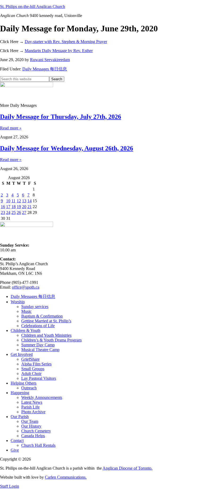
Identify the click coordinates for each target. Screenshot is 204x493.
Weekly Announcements (41, 397)
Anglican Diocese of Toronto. (127, 468)
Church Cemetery (36, 431)
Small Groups (32, 368)
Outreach (29, 388)
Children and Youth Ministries (46, 335)
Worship (18, 302)
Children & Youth (25, 330)
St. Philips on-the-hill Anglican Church (32, 6)
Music (26, 311)
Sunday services (34, 306)
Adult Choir (31, 373)
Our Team (29, 421)
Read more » (11, 128)
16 (3, 206)
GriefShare (30, 359)
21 (29, 206)
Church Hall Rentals (38, 445)
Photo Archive (33, 412)
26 (19, 212)
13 (24, 201)
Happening (20, 392)
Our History (31, 426)
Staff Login (9, 486)
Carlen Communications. (66, 477)
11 (13, 201)
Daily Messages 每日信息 (44, 69)
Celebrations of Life (38, 325)
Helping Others (23, 383)
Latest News (31, 402)
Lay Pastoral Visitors (38, 378)
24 (8, 212)
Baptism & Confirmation (42, 316)
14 (29, 201)
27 (24, 212)
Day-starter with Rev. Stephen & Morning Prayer (66, 41)
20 (24, 206)
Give (15, 450)
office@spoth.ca (25, 287)
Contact (17, 440)
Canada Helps (33, 435)
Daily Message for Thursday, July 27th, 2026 (60, 116)
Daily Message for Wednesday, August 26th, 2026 (66, 148)
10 (8, 201)
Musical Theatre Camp (40, 349)
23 (3, 212)
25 (13, 212)
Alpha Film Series (36, 364)
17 (8, 206)
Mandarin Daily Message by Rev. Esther (59, 50)
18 (13, 206)
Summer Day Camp (38, 345)
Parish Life (30, 407)
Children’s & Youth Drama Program (51, 340)
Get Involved (22, 354)
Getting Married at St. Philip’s (46, 321)
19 (19, 206)
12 (19, 201)
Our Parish (20, 416)
